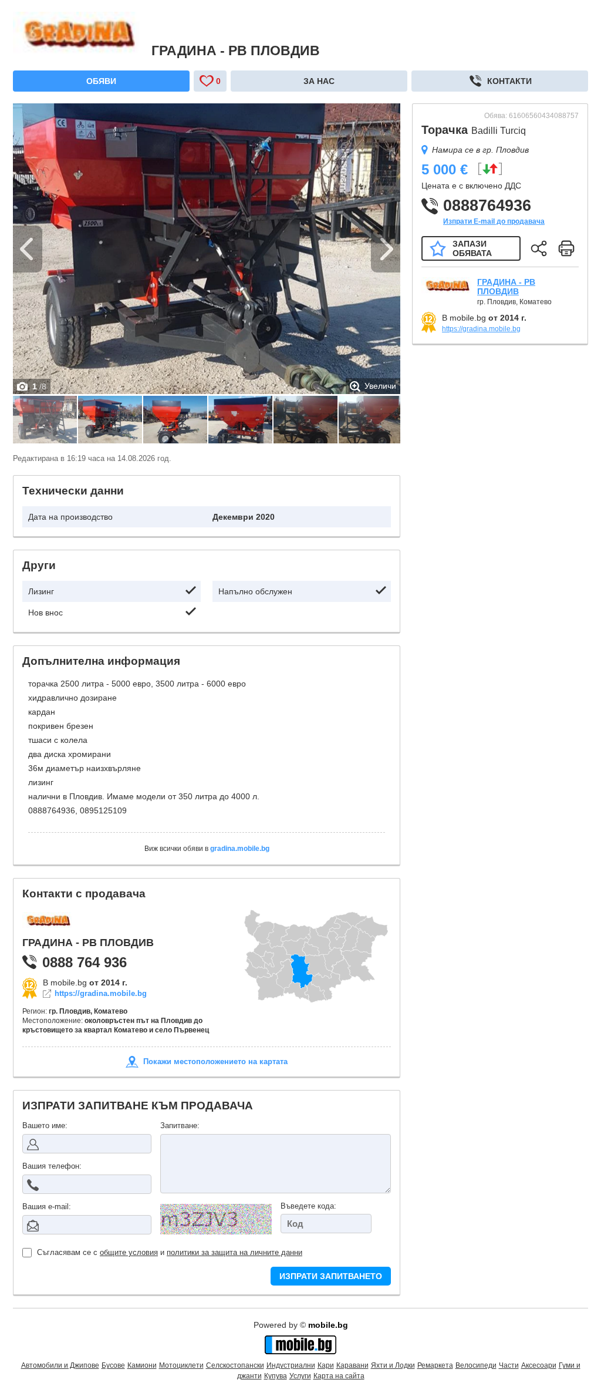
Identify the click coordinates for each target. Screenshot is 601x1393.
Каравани (352, 1365)
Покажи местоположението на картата (215, 1061)
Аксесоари (538, 1365)
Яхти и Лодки (393, 1365)
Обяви (101, 81)
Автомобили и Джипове (60, 1365)
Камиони (142, 1365)
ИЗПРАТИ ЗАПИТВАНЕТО (330, 1276)
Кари (326, 1365)
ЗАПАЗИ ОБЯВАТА (472, 248)
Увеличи (380, 386)
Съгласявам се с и (169, 1252)
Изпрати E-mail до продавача (494, 221)
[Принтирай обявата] (566, 248)
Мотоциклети (181, 1365)
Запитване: (180, 1125)
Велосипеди (476, 1365)
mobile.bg (328, 1325)
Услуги (300, 1376)
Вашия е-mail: (46, 1206)
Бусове (113, 1365)
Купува (275, 1376)
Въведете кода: (308, 1206)
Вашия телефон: (52, 1166)
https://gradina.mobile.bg (101, 994)
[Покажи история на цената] (490, 168)
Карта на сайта (338, 1376)
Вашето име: (44, 1125)
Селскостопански (235, 1365)
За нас (319, 81)
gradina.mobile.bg (239, 848)
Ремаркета (435, 1365)
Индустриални (290, 1365)
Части (509, 1365)
